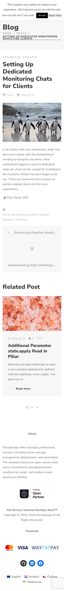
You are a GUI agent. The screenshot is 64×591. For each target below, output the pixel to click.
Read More (55, 15)
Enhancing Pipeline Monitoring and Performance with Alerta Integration (34, 233)
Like (10, 95)
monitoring (18, 214)
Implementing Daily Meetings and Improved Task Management (32, 265)
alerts (6, 214)
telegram (8, 219)
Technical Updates (20, 57)
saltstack (32, 214)
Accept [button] (42, 15)
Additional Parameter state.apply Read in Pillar (29, 351)
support (44, 214)
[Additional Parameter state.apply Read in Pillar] (32, 313)
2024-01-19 (18, 338)
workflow (21, 219)
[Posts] (32, 249)
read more (23, 389)
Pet (9, 510)
